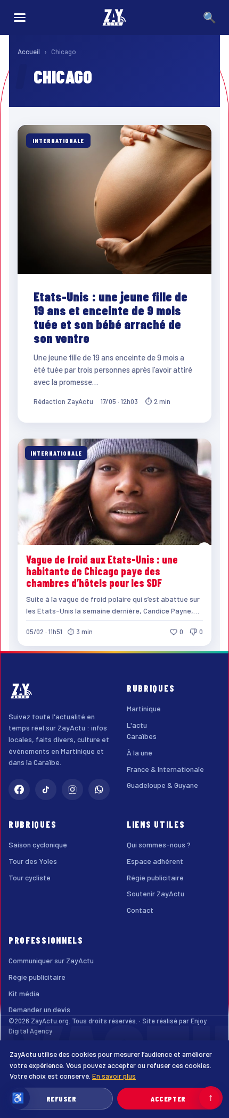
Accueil (29, 51)
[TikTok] (45, 789)
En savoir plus (114, 1075)
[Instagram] (72, 789)
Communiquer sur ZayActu (51, 960)
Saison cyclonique (38, 844)
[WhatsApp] (99, 789)
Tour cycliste (30, 877)
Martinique (144, 708)
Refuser (61, 1098)
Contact (140, 909)
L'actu (137, 724)
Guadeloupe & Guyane (162, 784)
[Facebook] (19, 789)
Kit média (24, 993)
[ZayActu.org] (114, 17)
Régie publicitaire (155, 877)
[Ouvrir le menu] (20, 17)
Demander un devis (39, 1009)
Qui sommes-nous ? (159, 844)
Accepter (168, 1098)
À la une (139, 752)
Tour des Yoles (33, 860)
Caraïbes (142, 736)
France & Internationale (165, 769)
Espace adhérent (155, 860)
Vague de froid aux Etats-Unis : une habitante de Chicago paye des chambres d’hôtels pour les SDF (102, 571)
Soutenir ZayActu (155, 893)
